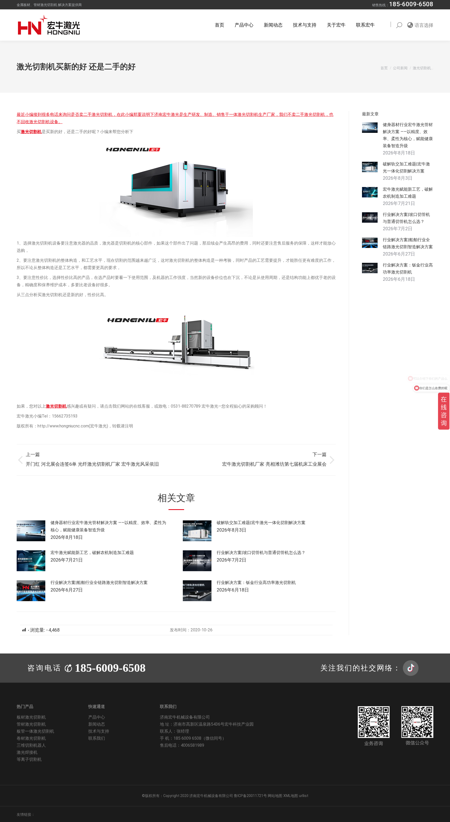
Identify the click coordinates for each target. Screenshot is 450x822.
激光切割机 (31, 131)
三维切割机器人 (31, 745)
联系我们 (96, 738)
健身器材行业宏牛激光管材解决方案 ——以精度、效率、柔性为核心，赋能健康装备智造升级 (108, 526)
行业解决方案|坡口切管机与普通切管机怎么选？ (261, 552)
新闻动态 (96, 724)
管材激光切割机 (31, 724)
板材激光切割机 (31, 717)
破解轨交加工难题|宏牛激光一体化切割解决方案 (261, 522)
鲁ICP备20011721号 (251, 796)
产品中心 (96, 717)
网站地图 (275, 796)
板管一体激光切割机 (35, 731)
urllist (303, 796)
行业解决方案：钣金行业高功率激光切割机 (256, 582)
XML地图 (290, 796)
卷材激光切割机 (31, 738)
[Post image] (31, 530)
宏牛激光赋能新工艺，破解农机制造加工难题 (92, 552)
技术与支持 (98, 731)
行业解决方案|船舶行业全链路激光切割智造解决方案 (99, 582)
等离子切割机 (29, 759)
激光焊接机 (27, 752)
